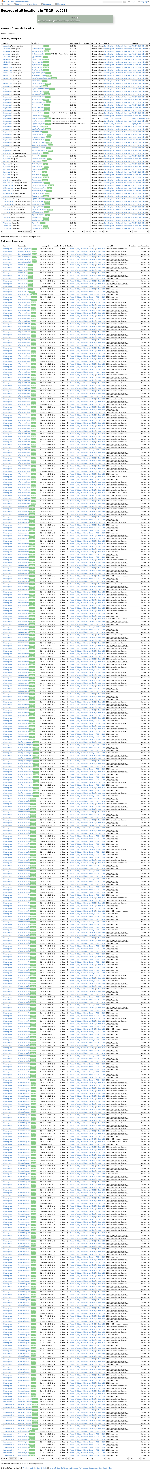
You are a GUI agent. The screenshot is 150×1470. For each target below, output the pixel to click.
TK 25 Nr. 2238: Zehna (139, 46)
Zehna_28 (92, 286)
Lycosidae (6, 159)
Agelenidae (6, 46)
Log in (133, 1)
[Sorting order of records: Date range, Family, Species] (79, 43)
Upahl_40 (92, 284)
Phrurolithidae (7, 193)
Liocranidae (7, 153)
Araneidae (6, 49)
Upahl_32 (92, 522)
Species (7, 4)
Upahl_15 (92, 313)
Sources (19, 4)
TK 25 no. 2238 (143, 118)
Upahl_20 (92, 249)
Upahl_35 (92, 262)
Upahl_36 (92, 308)
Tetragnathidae (8, 201)
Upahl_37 (135, 118)
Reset (26, 232)
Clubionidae (7, 59)
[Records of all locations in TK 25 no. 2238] (147, 46)
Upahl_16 (92, 584)
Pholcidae (6, 191)
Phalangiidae (7, 249)
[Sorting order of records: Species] (38, 43)
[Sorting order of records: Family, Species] (9, 43)
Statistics (47, 4)
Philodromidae (8, 183)
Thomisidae (7, 220)
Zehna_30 (92, 519)
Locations (33, 4)
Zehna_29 (92, 396)
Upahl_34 (92, 305)
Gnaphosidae (7, 67)
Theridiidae (6, 207)
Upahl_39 (92, 270)
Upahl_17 (92, 348)
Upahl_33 (92, 257)
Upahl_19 (92, 678)
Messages (61, 4)
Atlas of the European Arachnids (16, 1)
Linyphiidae (7, 86)
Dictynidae (6, 65)
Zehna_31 (92, 278)
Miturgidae (6, 180)
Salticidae (6, 196)
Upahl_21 (135, 124)
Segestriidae (7, 199)
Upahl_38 (92, 265)
